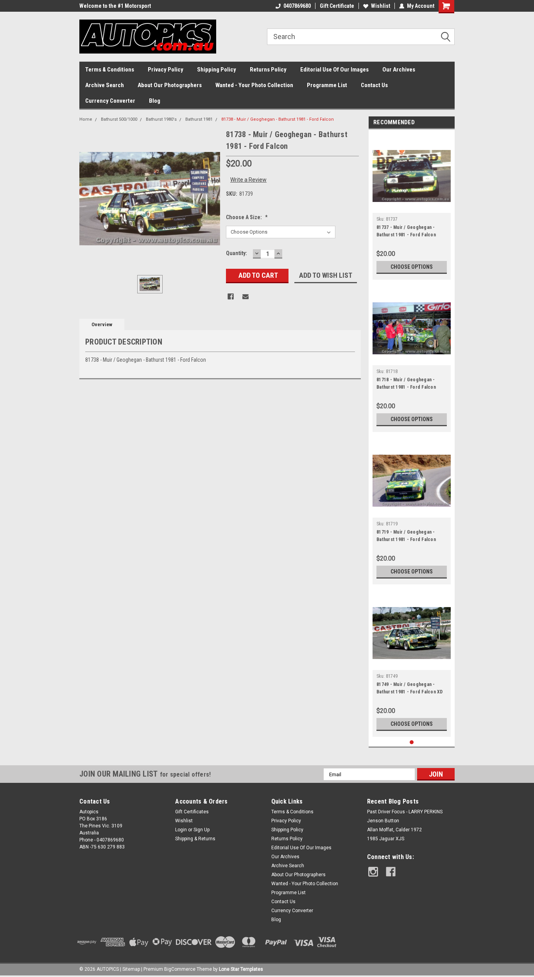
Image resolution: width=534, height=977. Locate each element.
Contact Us (374, 85)
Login (181, 829)
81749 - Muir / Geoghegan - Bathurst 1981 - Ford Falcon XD (409, 688)
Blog (154, 100)
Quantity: (236, 253)
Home (85, 119)
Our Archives (398, 69)
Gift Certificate (337, 6)
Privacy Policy (165, 69)
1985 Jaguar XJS (385, 838)
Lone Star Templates (241, 969)
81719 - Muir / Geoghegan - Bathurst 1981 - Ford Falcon (406, 535)
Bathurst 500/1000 (119, 119)
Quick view (412, 207)
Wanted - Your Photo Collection (254, 85)
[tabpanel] (412, 206)
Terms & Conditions (109, 69)
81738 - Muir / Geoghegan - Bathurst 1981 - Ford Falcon (277, 119)
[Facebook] (231, 296)
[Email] (245, 296)
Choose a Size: (247, 217)
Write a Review (248, 180)
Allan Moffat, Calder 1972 (394, 829)
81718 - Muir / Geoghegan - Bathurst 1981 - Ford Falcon (406, 383)
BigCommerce (179, 969)
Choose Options (412, 267)
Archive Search (104, 85)
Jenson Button (383, 820)
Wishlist (380, 6)
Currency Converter (110, 100)
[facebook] (391, 872)
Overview (101, 324)
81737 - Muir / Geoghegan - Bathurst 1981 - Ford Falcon (406, 231)
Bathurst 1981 (199, 119)
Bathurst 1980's (161, 119)
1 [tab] (412, 742)
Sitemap (131, 969)
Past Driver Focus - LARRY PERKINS (405, 811)
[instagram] (373, 872)
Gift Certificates (192, 811)
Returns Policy (268, 69)
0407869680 (297, 6)
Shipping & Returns (195, 838)
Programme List (327, 85)
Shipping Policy (216, 69)
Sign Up (202, 829)
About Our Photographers (170, 85)
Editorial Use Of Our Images (334, 69)
